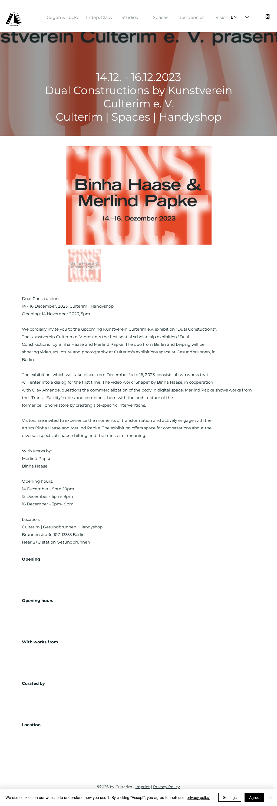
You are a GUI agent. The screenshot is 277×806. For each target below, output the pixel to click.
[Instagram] (268, 16)
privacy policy (198, 797)
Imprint (143, 786)
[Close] (270, 797)
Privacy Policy (166, 786)
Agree (254, 797)
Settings (230, 797)
